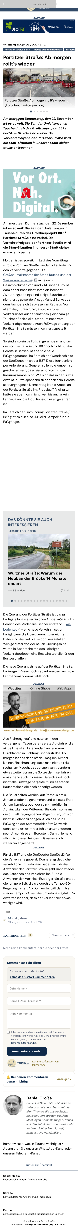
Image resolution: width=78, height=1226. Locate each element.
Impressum (45, 1196)
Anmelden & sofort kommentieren (32, 977)
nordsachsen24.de (13, 1214)
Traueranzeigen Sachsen (50, 1214)
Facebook (8, 1179)
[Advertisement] (39, 466)
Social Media (11, 1176)
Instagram (21, 1179)
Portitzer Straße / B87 (17, 49)
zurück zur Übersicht (39, 1165)
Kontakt (7, 1196)
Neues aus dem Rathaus (48, 49)
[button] (39, 103)
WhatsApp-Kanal (51, 1148)
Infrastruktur (17, 531)
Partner (8, 1210)
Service (8, 1193)
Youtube (42, 1179)
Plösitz (32, 531)
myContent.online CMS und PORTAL (48, 1224)
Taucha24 (30, 1214)
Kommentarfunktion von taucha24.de (45, 1063)
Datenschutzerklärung (23, 1043)
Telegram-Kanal (27, 1153)
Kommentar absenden (26, 1051)
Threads (32, 1179)
